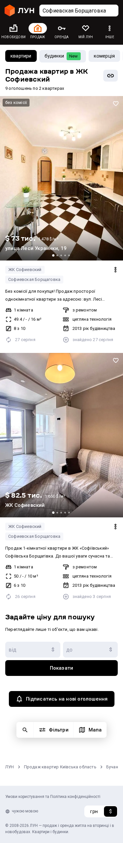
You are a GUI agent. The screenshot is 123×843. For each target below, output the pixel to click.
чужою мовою (25, 811)
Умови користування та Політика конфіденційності (52, 796)
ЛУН (9, 766)
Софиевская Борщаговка (34, 279)
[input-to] (90, 649)
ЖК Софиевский (25, 269)
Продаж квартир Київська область (60, 766)
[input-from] (32, 649)
